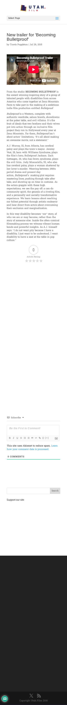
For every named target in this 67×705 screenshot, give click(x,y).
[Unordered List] (28, 438)
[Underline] (17, 438)
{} (43, 438)
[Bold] (10, 438)
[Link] (39, 438)
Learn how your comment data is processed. (32, 447)
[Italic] (13, 438)
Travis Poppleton (19, 44)
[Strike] (21, 438)
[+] (47, 438)
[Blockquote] (32, 438)
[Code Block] (36, 438)
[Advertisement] (33, 301)
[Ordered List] (24, 438)
